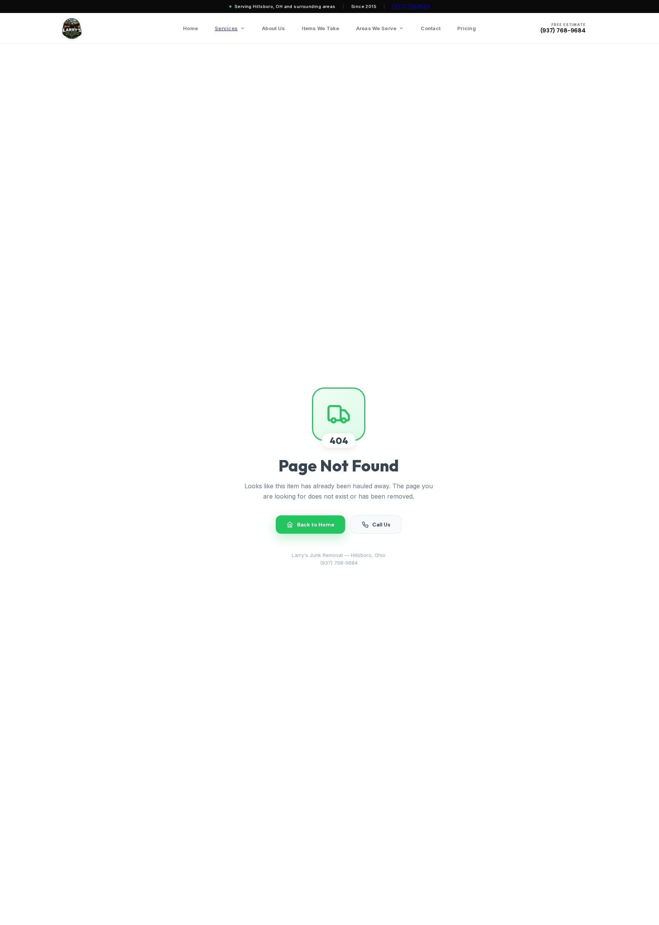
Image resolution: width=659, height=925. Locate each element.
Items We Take (320, 28)
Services (226, 28)
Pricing (466, 28)
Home (190, 28)
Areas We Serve (376, 28)
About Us (273, 28)
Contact (430, 28)
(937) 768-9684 (411, 6)
